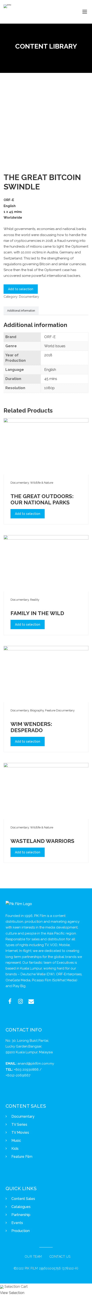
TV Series (19, 1124)
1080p (49, 388)
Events (17, 1223)
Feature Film (21, 1156)
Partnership (20, 1215)
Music (16, 1140)
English (50, 370)
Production (20, 1231)
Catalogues (21, 1207)
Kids (15, 1148)
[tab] (21, 310)
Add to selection (20, 289)
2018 (48, 355)
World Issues (54, 346)
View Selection (12, 1293)
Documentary (29, 296)
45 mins (50, 379)
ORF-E (50, 337)
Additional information (21, 310)
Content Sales (23, 1199)
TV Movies (20, 1132)
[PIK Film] (7, 6)
